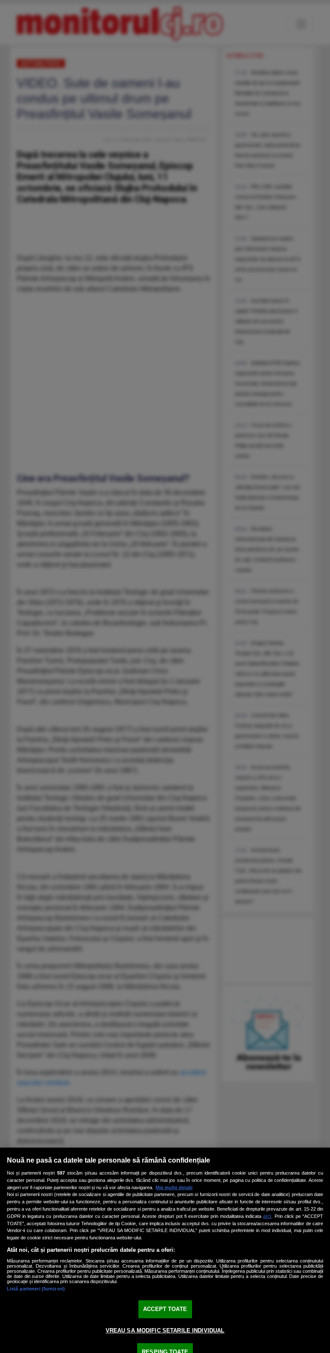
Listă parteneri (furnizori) (36, 1288)
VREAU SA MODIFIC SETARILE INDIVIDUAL (165, 1330)
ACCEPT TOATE (165, 1309)
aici (267, 1216)
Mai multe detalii (174, 1187)
